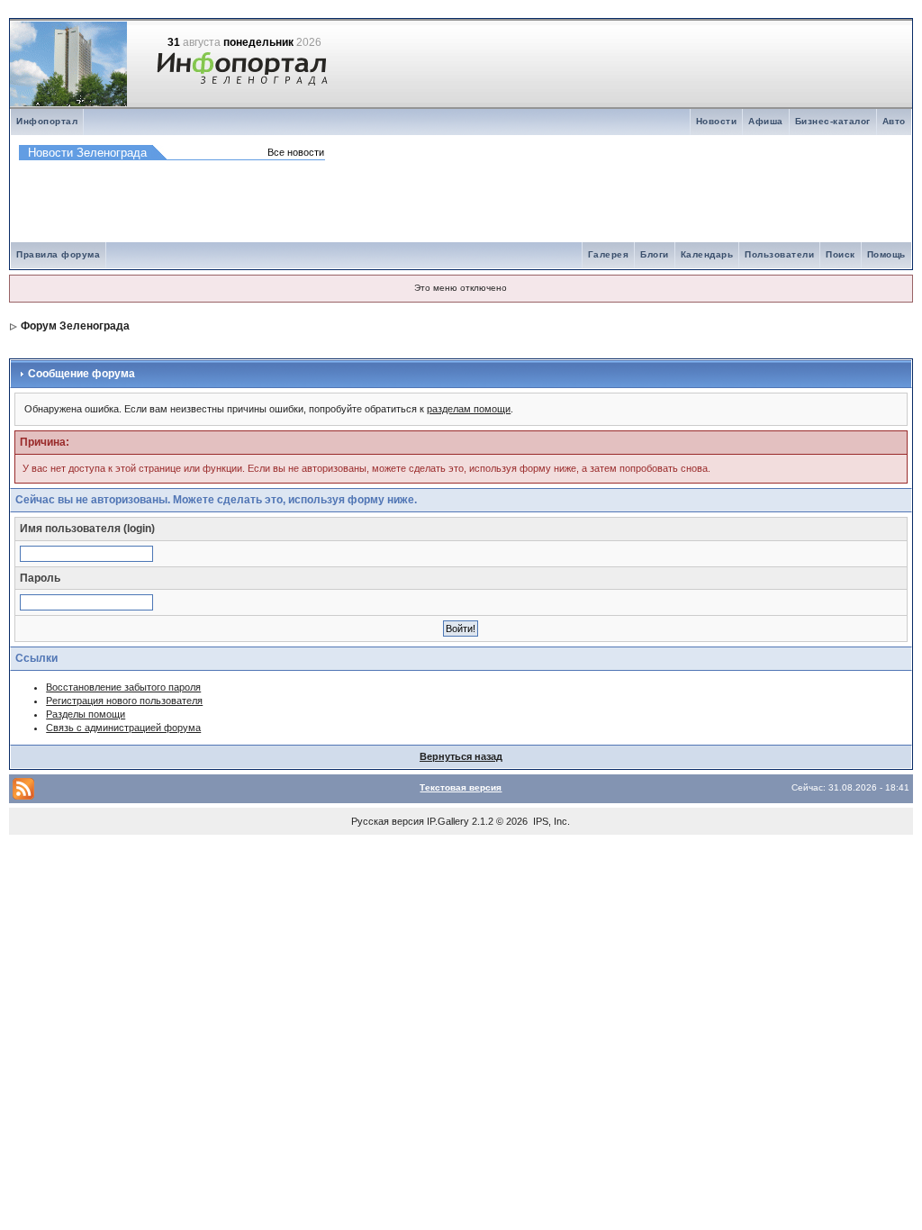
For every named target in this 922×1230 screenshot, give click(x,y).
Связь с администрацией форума (123, 727)
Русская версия (387, 821)
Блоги (654, 254)
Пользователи (779, 254)
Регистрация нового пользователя (124, 700)
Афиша (765, 121)
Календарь (707, 254)
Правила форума (58, 254)
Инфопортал (46, 121)
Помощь (886, 254)
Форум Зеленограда (75, 326)
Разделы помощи (85, 714)
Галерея (608, 254)
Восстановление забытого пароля (123, 687)
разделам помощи (469, 408)
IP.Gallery (448, 821)
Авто (894, 121)
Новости (716, 121)
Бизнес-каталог (833, 121)
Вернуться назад (461, 756)
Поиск (840, 254)
